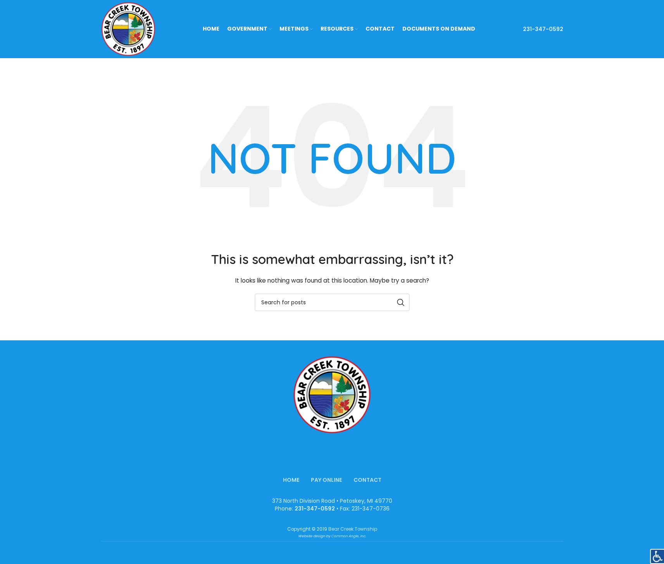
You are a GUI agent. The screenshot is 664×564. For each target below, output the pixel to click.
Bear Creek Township (352, 529)
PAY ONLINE (326, 480)
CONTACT (367, 480)
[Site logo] (128, 29)
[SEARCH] (401, 302)
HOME (291, 480)
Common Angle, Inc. (348, 536)
